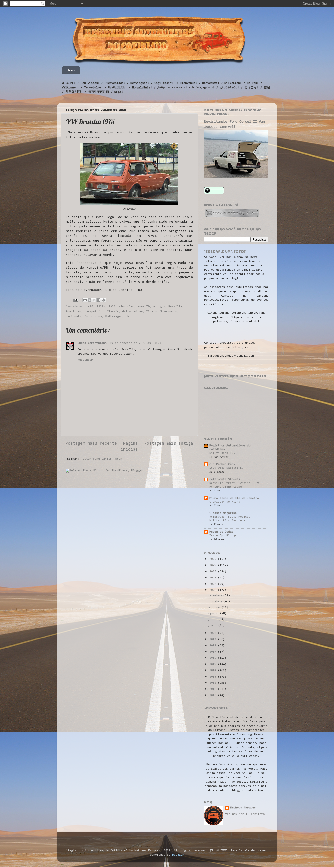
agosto (214, 613)
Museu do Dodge (221, 531)
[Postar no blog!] (89, 300)
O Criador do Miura (224, 501)
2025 (213, 565)
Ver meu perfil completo (245, 814)
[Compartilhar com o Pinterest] (103, 300)
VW (127, 316)
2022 (213, 584)
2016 (213, 658)
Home (71, 70)
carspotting (94, 311)
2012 (213, 682)
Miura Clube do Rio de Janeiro (234, 498)
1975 (112, 306)
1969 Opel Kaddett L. (226, 468)
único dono (93, 316)
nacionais (73, 316)
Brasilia (175, 306)
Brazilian (73, 311)
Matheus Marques (243, 807)
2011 (213, 689)
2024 (213, 571)
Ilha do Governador (161, 311)
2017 (213, 651)
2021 (213, 590)
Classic (113, 311)
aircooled (126, 306)
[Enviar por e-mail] (84, 300)
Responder (85, 360)
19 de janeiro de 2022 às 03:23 (135, 343)
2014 (213, 670)
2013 (213, 676)
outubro (215, 607)
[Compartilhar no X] (94, 300)
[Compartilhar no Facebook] (98, 300)
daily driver (132, 311)
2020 (213, 633)
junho (213, 625)
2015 (213, 664)
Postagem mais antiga (168, 443)
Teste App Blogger (223, 535)
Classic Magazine (223, 513)
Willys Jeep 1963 (223, 453)
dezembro (215, 595)
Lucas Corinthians (93, 343)
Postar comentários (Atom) (102, 459)
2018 (213, 645)
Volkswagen (113, 316)
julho (213, 619)
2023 (213, 577)
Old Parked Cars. (223, 464)
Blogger (178, 854)
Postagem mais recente (91, 443)
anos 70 (144, 306)
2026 (213, 559)
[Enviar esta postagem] (75, 300)
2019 (213, 639)
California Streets (224, 479)
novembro (215, 601)
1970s (101, 306)
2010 (213, 695)
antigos (159, 306)
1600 (89, 306)
